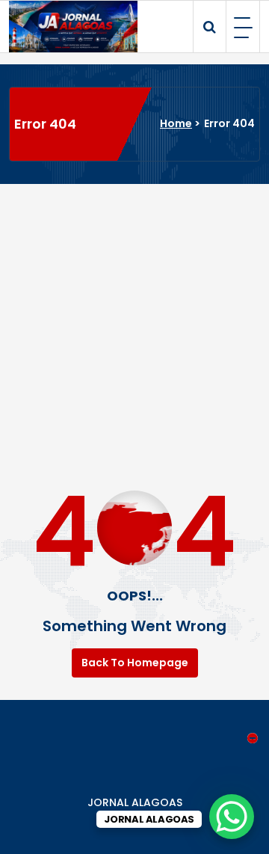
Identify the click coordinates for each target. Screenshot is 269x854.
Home (176, 123)
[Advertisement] (134, 326)
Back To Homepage (134, 662)
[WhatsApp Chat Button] (231, 816)
